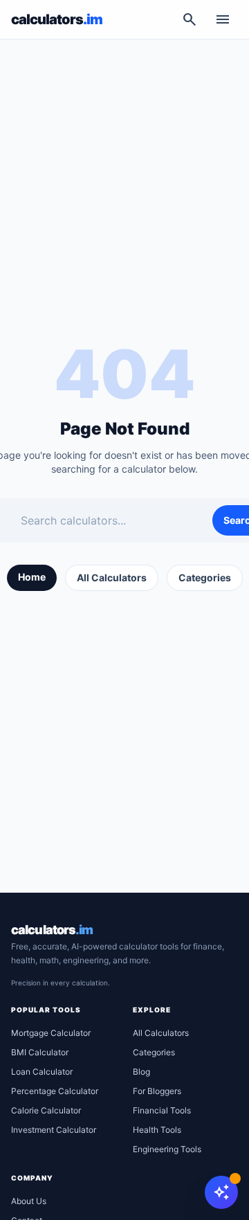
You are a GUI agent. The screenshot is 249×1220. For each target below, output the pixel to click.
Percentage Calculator (54, 1091)
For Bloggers (157, 1091)
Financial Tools (162, 1110)
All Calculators (112, 577)
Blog (141, 1071)
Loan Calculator (42, 1071)
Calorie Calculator (46, 1110)
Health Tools (157, 1130)
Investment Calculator (53, 1130)
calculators (52, 929)
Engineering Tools (167, 1149)
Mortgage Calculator (51, 1033)
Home (32, 577)
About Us (28, 1201)
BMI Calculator (39, 1052)
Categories (204, 577)
